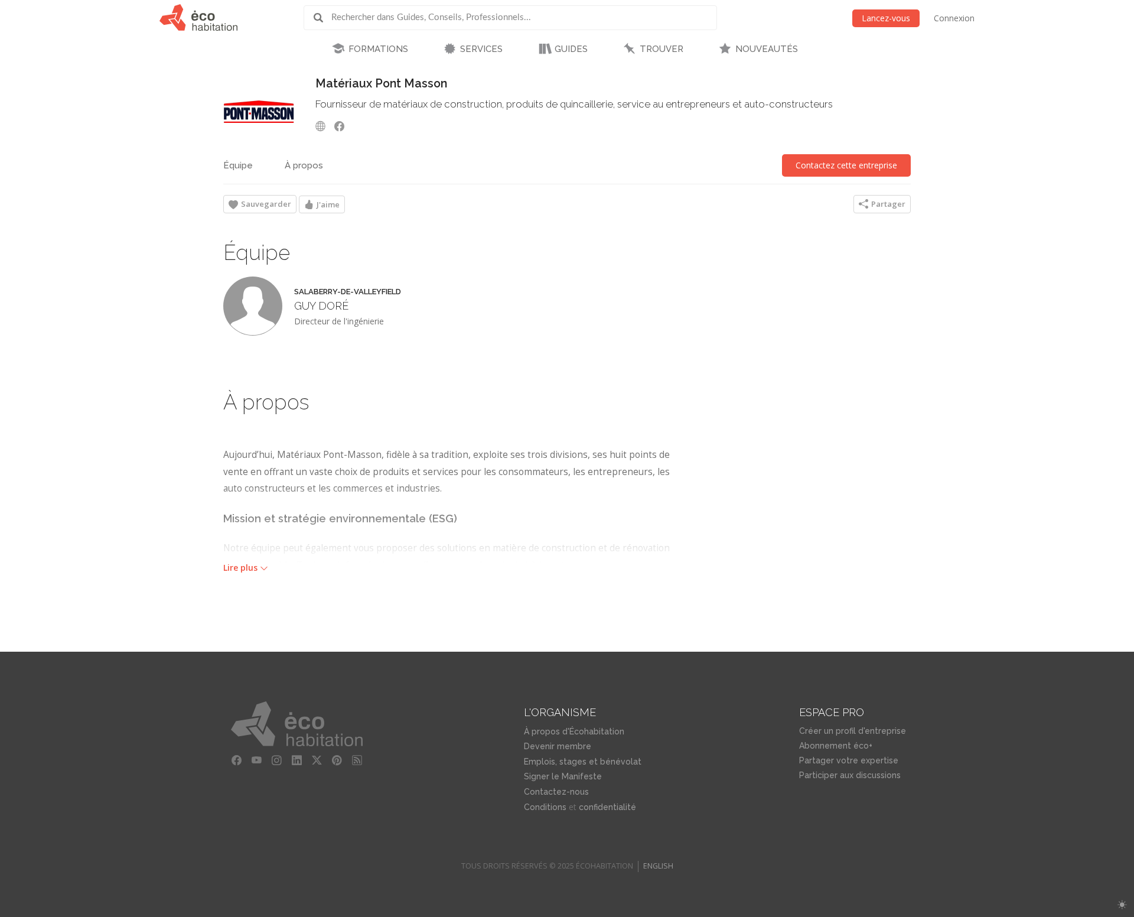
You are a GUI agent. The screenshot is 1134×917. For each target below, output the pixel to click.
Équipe (238, 165)
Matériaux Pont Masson (381, 83)
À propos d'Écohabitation (574, 731)
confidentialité (607, 807)
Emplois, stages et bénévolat (582, 761)
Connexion (954, 18)
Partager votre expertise (848, 760)
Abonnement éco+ (835, 745)
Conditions (545, 807)
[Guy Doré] (252, 306)
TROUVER (661, 49)
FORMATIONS (378, 49)
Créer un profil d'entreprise (852, 731)
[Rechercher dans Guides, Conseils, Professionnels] (322, 17)
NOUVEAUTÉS (766, 49)
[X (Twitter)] (317, 760)
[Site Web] (323, 126)
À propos (304, 165)
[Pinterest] (337, 760)
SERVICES (481, 49)
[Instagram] (277, 760)
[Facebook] (342, 126)
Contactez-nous (556, 791)
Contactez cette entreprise (846, 165)
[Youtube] (257, 760)
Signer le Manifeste (563, 776)
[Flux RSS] (357, 760)
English (658, 866)
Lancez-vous (886, 18)
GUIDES (571, 49)
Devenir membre (557, 746)
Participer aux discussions (850, 775)
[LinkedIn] (297, 760)
